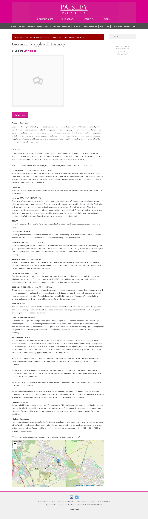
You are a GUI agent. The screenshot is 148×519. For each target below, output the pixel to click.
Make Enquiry (20, 115)
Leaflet (80, 486)
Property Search (27, 26)
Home (13, 26)
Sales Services (44, 26)
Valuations (116, 26)
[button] (57, 461)
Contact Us (129, 26)
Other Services (90, 26)
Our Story (104, 26)
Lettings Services (61, 26)
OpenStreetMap (90, 486)
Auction (76, 26)
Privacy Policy (74, 509)
